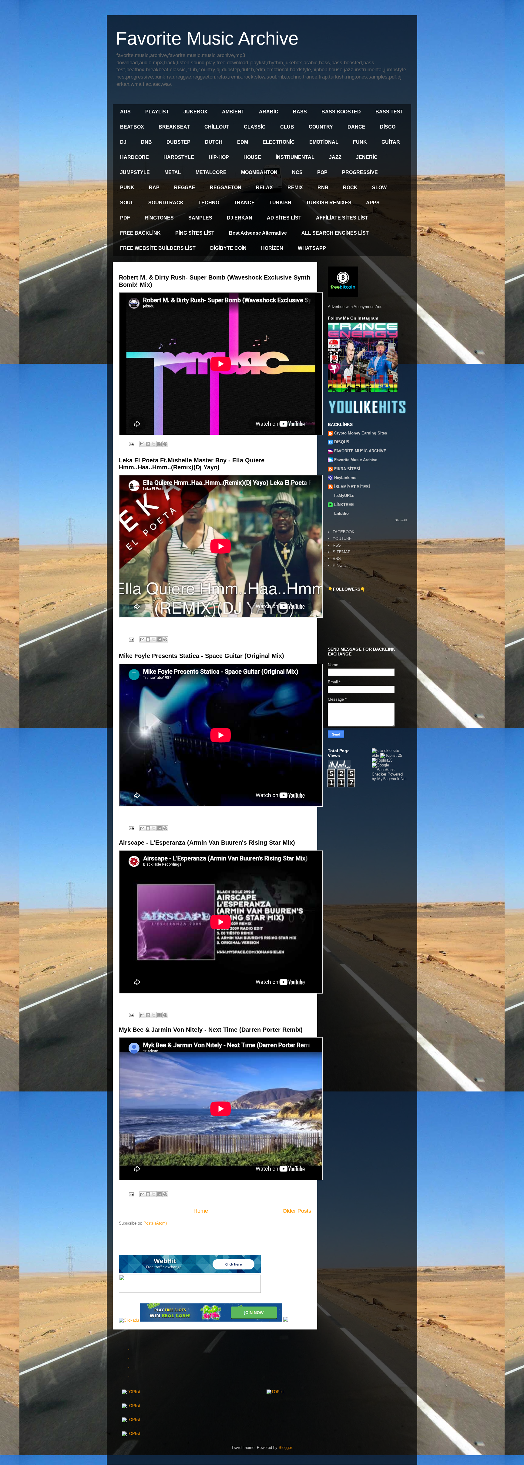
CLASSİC (255, 126)
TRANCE (244, 202)
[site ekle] (381, 750)
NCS (297, 172)
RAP (154, 187)
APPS (373, 202)
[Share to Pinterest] (165, 444)
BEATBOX (132, 126)
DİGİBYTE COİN (228, 248)
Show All (401, 520)
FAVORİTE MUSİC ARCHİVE (360, 451)
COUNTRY (321, 126)
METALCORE (211, 172)
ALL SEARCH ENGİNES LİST (335, 233)
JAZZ (335, 157)
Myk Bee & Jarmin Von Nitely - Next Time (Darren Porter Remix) (211, 1029)
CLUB (287, 126)
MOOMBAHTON (259, 172)
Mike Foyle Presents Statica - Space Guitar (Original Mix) (201, 655)
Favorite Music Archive (355, 460)
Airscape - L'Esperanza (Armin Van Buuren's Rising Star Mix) (207, 842)
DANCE (356, 126)
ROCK (350, 187)
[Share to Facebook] (159, 444)
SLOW (379, 187)
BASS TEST (389, 111)
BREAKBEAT (174, 126)
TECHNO (208, 202)
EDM (242, 142)
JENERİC (367, 157)
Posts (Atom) (155, 1223)
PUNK (127, 187)
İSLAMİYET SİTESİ (352, 486)
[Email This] (142, 444)
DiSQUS (341, 442)
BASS (300, 111)
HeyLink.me (345, 477)
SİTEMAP (342, 552)
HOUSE (252, 157)
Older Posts (297, 1211)
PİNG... (339, 565)
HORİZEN (272, 248)
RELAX (264, 187)
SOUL (127, 202)
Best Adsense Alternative (258, 233)
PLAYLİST (157, 111)
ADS (125, 111)
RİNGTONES (159, 217)
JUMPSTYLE (135, 172)
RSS (337, 545)
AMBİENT (233, 111)
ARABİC (268, 111)
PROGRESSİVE (360, 172)
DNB (146, 142)
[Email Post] (131, 443)
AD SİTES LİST (284, 217)
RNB (322, 187)
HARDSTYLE (178, 157)
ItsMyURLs (344, 495)
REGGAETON (225, 187)
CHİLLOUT (216, 126)
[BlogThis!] (148, 444)
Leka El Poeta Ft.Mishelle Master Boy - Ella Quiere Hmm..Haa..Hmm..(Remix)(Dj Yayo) (191, 464)
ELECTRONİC (279, 142)
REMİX (295, 187)
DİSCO (387, 126)
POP (322, 172)
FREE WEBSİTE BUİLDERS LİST (158, 248)
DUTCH (214, 142)
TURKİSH (280, 202)
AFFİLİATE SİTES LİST (342, 217)
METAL (172, 172)
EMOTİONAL (323, 142)
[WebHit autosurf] (190, 1271)
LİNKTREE (344, 504)
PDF (125, 217)
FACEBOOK (343, 532)
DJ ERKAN (239, 217)
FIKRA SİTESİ (347, 469)
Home (200, 1211)
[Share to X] (154, 444)
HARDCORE (134, 157)
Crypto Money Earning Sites (360, 433)
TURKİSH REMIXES (328, 202)
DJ (123, 142)
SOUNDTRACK (166, 202)
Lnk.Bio (341, 513)
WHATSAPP (312, 248)
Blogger (285, 1447)
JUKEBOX (195, 111)
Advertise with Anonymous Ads (355, 306)
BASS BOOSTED (341, 111)
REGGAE (184, 187)
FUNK (360, 142)
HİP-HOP (219, 157)
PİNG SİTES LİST (194, 233)
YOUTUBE (342, 538)
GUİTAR (390, 142)
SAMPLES (200, 217)
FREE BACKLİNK (140, 233)
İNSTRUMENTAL (295, 157)
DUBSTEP (178, 142)
